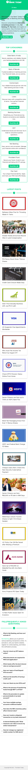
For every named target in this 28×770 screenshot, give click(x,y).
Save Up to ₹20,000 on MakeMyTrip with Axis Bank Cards (12, 568)
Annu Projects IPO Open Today (13, 591)
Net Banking (5, 639)
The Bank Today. (19, 767)
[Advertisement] (14, 751)
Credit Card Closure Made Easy (13, 282)
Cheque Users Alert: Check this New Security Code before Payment (13, 470)
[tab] (14, 640)
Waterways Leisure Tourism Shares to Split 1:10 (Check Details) (12, 519)
